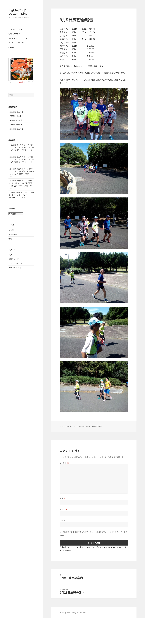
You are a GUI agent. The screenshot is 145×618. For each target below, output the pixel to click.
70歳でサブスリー (15, 29)
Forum (11, 47)
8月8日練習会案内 (15, 124)
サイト (62, 520)
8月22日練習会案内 (15, 116)
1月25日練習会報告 (15, 169)
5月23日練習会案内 (15, 157)
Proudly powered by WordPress (73, 612)
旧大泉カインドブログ (16, 42)
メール (63, 509)
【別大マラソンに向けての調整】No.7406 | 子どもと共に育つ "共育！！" (21, 171)
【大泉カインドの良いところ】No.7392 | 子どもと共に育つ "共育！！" (21, 183)
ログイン (11, 255)
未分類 (11, 230)
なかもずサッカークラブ (17, 38)
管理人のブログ (14, 34)
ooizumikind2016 (83, 426)
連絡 (10, 238)
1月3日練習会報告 (15, 192)
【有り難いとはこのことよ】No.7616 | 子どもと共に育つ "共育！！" (21, 147)
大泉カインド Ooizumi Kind (19, 11)
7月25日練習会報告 (15, 129)
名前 (62, 498)
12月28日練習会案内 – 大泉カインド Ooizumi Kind (21, 195)
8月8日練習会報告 (15, 120)
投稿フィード (13, 259)
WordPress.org (14, 267)
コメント (64, 463)
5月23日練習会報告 (15, 145)
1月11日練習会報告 (15, 180)
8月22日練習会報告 (15, 112)
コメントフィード (15, 263)
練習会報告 (12, 234)
